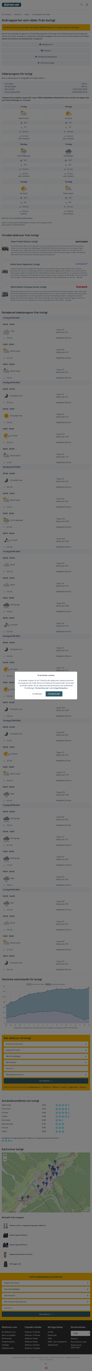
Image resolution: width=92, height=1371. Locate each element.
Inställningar (37, 694)
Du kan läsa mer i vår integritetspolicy (51, 688)
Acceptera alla (54, 694)
